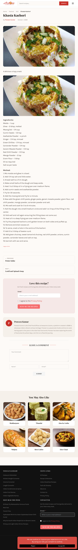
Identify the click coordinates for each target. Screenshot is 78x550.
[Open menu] (73, 3)
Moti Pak (6, 507)
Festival (11, 11)
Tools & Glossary (45, 485)
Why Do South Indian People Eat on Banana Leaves (19, 520)
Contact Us (43, 492)
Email (19, 291)
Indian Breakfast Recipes (48, 482)
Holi (17, 11)
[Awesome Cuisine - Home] (9, 3)
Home (5, 11)
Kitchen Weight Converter (11, 478)
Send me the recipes (29, 306)
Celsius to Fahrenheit (10, 475)
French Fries (7, 511)
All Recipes (43, 475)
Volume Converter (9, 482)
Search (63, 3)
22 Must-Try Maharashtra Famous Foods (16, 504)
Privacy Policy (36, 301)
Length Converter (8, 485)
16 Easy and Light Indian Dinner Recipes (15, 524)
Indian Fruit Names (9, 492)
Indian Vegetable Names (11, 496)
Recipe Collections (46, 478)
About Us (43, 489)
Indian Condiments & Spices (12, 489)
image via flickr (6, 246)
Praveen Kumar (10, 20)
